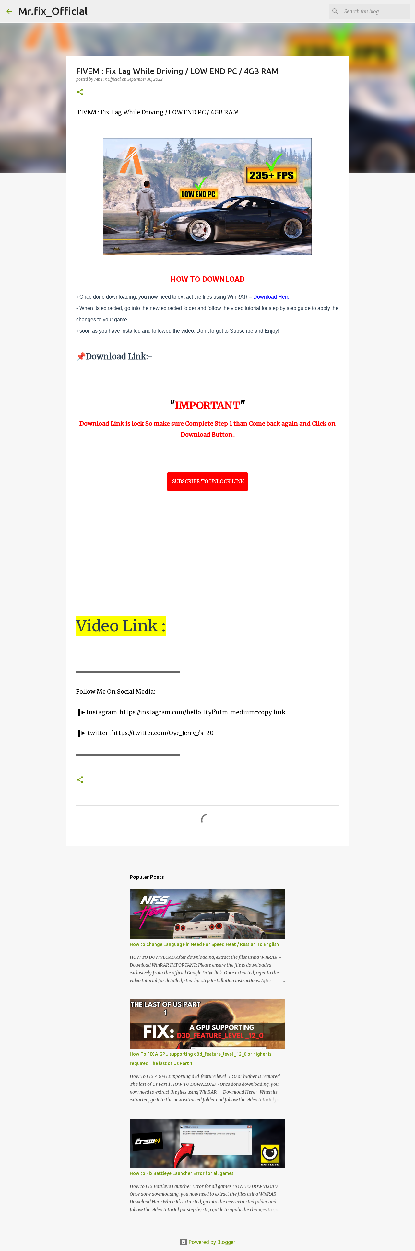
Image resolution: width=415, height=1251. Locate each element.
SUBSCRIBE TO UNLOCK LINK (207, 481)
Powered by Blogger (211, 1242)
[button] (80, 92)
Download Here (271, 297)
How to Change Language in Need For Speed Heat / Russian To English (204, 944)
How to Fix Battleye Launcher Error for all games (181, 1173)
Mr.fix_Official (53, 11)
